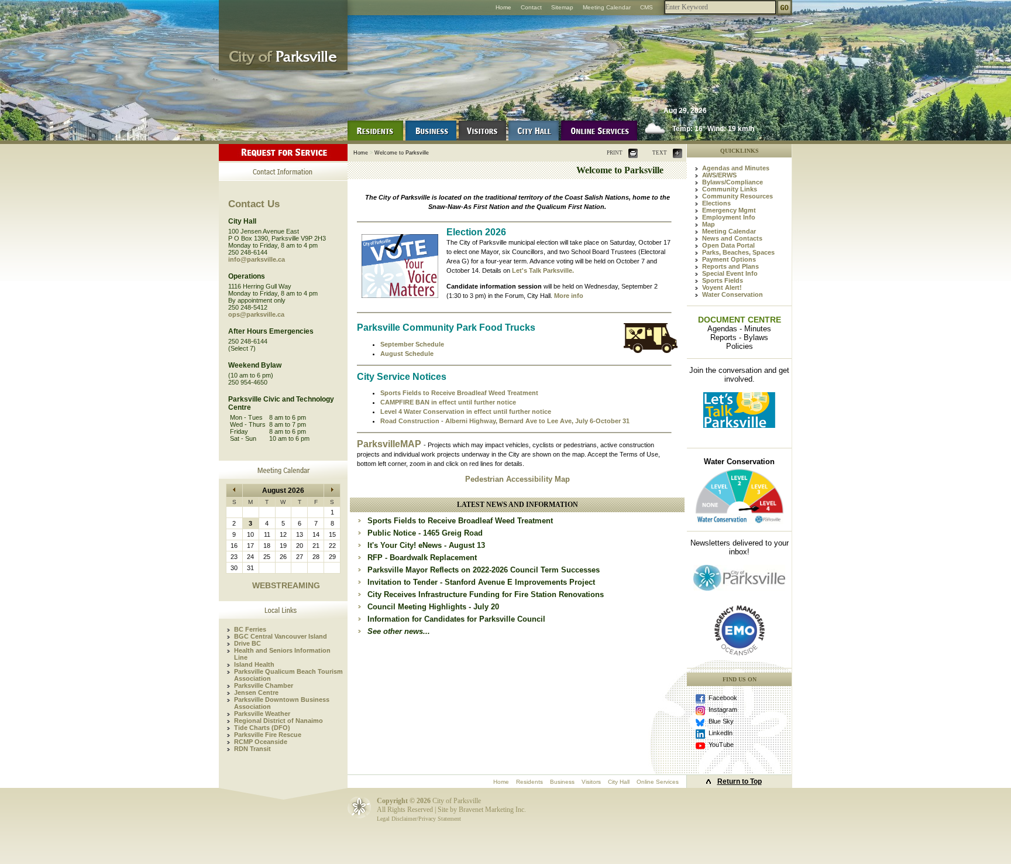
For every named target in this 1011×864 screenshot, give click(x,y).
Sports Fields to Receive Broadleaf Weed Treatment (459, 392)
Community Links (729, 189)
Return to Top (739, 781)
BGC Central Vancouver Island (280, 636)
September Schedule (412, 344)
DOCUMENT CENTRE (739, 319)
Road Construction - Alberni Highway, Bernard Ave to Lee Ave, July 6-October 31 (505, 420)
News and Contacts (732, 238)
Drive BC (247, 643)
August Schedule (407, 353)
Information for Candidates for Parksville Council (456, 619)
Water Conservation (732, 294)
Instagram (723, 709)
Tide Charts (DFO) (262, 727)
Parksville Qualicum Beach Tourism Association (288, 675)
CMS (646, 7)
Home (503, 7)
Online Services (658, 782)
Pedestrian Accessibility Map (517, 479)
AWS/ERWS (719, 175)
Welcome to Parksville (401, 153)
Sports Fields (722, 280)
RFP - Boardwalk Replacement (422, 557)
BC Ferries (250, 629)
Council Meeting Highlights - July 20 (433, 606)
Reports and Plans (730, 266)
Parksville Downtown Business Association (281, 703)
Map (708, 224)
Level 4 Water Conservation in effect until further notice (465, 411)
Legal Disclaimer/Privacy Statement (419, 818)
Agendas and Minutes (735, 168)
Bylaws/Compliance (732, 182)
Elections (716, 203)
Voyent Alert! (722, 287)
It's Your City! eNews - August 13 (426, 545)
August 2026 (283, 490)
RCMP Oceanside (260, 741)
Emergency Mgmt (729, 210)
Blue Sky (721, 721)
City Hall (619, 782)
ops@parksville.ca (256, 314)
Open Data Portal (728, 245)
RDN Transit (252, 748)
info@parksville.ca (256, 259)
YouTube (721, 744)
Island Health (254, 664)
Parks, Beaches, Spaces (738, 252)
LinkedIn (721, 732)
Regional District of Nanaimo (278, 720)
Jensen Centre (256, 692)
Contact (531, 7)
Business (562, 782)
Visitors (591, 782)
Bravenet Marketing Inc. (492, 809)
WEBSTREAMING (286, 585)
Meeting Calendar (607, 7)
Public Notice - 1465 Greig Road (425, 533)
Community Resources (737, 196)
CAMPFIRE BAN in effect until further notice (448, 402)
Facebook (723, 697)
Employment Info (728, 217)
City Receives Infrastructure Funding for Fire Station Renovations (485, 594)
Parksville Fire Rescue (267, 734)
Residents (529, 782)
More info (568, 295)
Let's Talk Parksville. (543, 270)
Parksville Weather (262, 713)
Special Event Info (730, 273)
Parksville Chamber (263, 685)
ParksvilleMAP (390, 444)
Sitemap (562, 7)
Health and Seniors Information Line (282, 654)
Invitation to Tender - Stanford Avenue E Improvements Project (481, 582)
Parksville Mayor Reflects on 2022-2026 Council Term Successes (483, 569)
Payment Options (729, 259)
